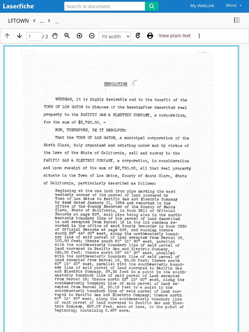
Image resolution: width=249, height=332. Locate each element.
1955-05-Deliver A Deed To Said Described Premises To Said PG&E (135, 20)
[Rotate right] (137, 35)
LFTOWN (26, 20)
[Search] (152, 6)
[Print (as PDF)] (150, 35)
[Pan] (54, 35)
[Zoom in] (79, 35)
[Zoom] (67, 35)
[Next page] (19, 35)
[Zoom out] (91, 35)
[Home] (27, 6)
